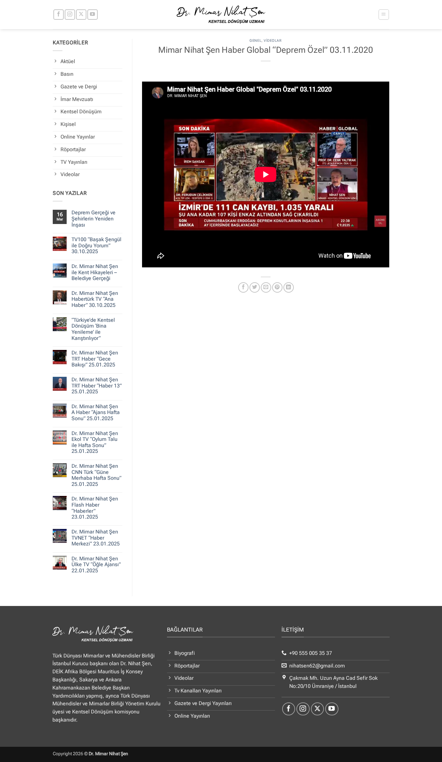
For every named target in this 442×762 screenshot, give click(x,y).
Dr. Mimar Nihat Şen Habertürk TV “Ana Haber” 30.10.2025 (95, 299)
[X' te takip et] (81, 14)
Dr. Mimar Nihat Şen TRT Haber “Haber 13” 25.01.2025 (97, 386)
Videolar (273, 41)
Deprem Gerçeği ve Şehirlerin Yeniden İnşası (94, 219)
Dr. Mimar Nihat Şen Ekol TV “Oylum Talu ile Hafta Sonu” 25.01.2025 (95, 442)
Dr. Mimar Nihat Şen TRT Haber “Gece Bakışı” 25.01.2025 (95, 359)
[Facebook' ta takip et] (58, 14)
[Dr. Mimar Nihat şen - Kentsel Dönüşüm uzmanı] (221, 15)
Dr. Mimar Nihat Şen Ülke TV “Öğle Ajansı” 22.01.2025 (96, 565)
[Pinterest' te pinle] (277, 287)
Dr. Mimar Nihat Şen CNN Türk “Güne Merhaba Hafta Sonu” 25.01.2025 (96, 475)
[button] (384, 14)
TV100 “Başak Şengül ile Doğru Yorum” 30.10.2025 (96, 245)
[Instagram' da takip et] (70, 14)
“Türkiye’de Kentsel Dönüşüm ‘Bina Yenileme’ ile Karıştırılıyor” (93, 329)
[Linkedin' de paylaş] (288, 287)
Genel (255, 41)
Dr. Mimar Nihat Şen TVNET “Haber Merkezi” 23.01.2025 (96, 538)
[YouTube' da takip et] (92, 14)
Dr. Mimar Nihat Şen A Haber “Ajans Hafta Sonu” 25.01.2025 (96, 412)
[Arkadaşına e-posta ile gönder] (266, 287)
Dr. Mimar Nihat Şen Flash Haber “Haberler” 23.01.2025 (95, 508)
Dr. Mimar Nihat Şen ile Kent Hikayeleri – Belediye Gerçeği (95, 272)
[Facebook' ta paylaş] (243, 287)
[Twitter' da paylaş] (254, 287)
